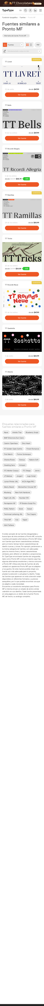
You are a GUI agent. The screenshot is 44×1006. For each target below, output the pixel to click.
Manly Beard (9, 487)
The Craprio (31, 514)
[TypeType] (8, 10)
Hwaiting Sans (9, 465)
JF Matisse (8, 476)
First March (8, 454)
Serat (21, 509)
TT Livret (8, 62)
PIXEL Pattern (9, 509)
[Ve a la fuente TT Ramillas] (22, 208)
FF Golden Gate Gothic (13, 449)
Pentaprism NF (9, 503)
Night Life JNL (9, 498)
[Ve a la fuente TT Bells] (22, 119)
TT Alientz (9, 372)
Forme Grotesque (24, 454)
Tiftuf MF (7, 520)
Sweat (29, 509)
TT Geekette (10, 328)
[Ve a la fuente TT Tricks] (22, 252)
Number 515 (24, 498)
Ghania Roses (9, 460)
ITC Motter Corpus (11, 470)
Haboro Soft (33, 460)
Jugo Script (31, 476)
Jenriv (37, 470)
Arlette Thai (16, 432)
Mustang (7, 492)
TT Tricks (8, 238)
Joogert (19, 476)
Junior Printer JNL (11, 481)
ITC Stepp (27, 470)
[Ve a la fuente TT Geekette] (22, 342)
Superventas (36, 59)
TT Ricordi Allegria (12, 149)
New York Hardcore (22, 492)
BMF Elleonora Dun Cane (14, 438)
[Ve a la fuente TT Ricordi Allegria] (22, 162)
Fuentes (23, 17)
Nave (6, 432)
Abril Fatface (9, 525)
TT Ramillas (9, 195)
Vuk (16, 520)
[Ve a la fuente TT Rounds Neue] (22, 298)
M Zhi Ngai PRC (28, 481)
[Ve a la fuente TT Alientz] (22, 385)
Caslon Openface (11, 443)
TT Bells (8, 105)
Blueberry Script (32, 432)
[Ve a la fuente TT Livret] (22, 75)
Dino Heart (26, 443)
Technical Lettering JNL (13, 514)
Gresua (22, 460)
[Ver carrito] (35, 10)
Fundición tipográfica (9, 17)
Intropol (22, 465)
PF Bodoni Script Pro (28, 503)
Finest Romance (33, 449)
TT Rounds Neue (11, 285)
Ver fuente (22, 95)
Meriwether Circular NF (27, 487)
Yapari (25, 520)
